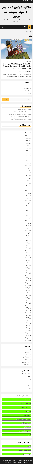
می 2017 (29, 320)
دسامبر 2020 (28, 220)
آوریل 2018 (28, 295)
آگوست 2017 (28, 313)
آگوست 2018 (28, 285)
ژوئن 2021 (28, 205)
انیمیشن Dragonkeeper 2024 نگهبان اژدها (21, 116)
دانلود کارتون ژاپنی (26, 362)
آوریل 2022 (28, 183)
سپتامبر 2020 (28, 228)
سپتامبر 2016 (28, 338)
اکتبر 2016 (28, 335)
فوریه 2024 (28, 153)
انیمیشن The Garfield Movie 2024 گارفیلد (21, 119)
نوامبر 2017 (28, 308)
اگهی (30, 349)
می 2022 (29, 180)
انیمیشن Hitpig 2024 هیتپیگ (24, 109)
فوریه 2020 (28, 245)
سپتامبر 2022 (28, 170)
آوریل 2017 (28, 323)
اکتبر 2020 (28, 225)
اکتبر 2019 (28, 253)
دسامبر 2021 (28, 190)
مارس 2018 (28, 298)
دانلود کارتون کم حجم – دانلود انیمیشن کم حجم (16, 11)
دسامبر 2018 (28, 275)
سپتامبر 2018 (28, 283)
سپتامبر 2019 (28, 255)
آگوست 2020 (28, 230)
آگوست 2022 (28, 173)
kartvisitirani (21, 71)
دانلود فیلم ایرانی (27, 357)
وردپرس (29, 93)
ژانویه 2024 (28, 155)
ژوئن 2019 (28, 260)
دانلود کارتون (28, 61)
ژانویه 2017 (28, 330)
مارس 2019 (28, 268)
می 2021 (29, 208)
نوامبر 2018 (28, 278)
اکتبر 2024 (28, 138)
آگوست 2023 (28, 165)
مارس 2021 (28, 213)
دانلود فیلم (28, 354)
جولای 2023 (28, 168)
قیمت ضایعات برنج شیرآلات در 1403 (22, 111)
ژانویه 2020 (28, 248)
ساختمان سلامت (27, 382)
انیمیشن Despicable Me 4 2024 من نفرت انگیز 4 (19, 114)
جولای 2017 (28, 315)
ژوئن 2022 (28, 178)
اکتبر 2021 (28, 195)
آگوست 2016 (28, 340)
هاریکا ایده (28, 385)
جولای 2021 (28, 203)
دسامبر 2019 (28, 250)
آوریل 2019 (28, 265)
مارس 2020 (28, 243)
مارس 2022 (28, 185)
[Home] (29, 27)
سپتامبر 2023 (28, 163)
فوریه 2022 (28, 188)
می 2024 (29, 145)
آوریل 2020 (28, 240)
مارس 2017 (28, 325)
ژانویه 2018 (28, 303)
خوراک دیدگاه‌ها (27, 90)
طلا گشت (28, 376)
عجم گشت (28, 379)
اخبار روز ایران (27, 388)
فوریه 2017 (28, 328)
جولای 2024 (28, 140)
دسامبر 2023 (28, 158)
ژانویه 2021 (28, 218)
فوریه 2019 (28, 270)
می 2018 (29, 293)
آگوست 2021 (28, 200)
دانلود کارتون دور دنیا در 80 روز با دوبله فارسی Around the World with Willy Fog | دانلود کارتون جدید (16, 66)
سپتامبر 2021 (28, 198)
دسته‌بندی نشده (27, 364)
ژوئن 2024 (28, 143)
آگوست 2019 (28, 258)
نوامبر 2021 (28, 193)
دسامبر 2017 (28, 305)
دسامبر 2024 (28, 135)
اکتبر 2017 (28, 310)
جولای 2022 (28, 175)
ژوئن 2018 (28, 290)
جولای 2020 (28, 233)
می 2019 (29, 263)
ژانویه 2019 (28, 273)
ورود (30, 85)
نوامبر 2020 (28, 223)
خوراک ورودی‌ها (27, 88)
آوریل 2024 (28, 148)
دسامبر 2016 (28, 333)
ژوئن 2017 (28, 318)
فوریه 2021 (28, 215)
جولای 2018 (28, 288)
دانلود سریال (28, 352)
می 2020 (29, 238)
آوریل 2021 (28, 210)
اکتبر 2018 (28, 280)
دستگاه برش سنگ (26, 373)
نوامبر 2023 (28, 160)
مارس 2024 (28, 150)
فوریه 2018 (28, 300)
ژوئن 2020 (28, 235)
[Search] (2, 27)
